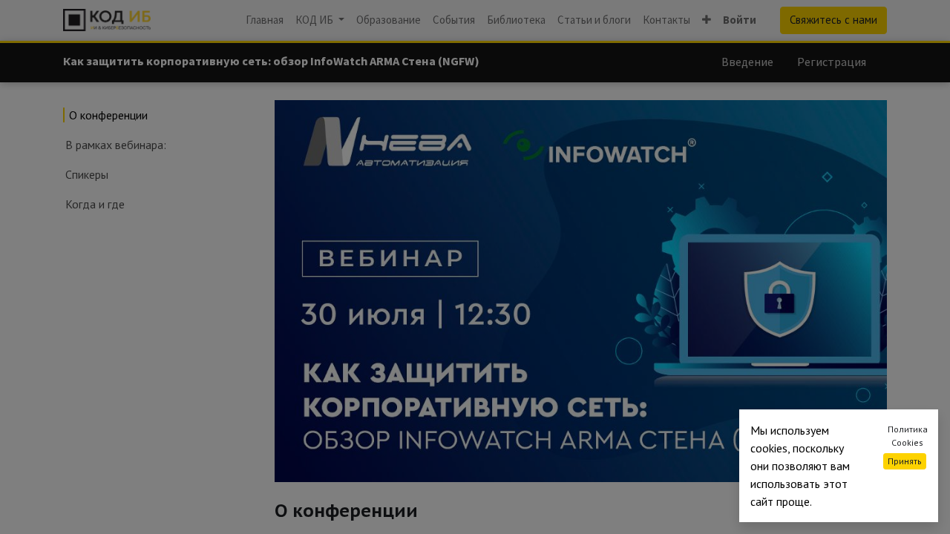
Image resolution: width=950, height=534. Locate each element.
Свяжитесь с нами (833, 20)
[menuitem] (264, 20)
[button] (706, 20)
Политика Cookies (908, 435)
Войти (739, 20)
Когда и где (95, 204)
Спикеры (86, 174)
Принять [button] (905, 461)
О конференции (108, 115)
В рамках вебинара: (115, 144)
